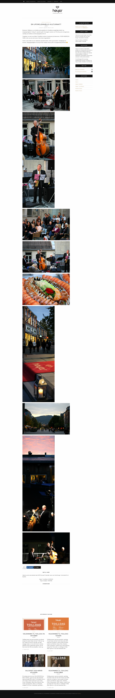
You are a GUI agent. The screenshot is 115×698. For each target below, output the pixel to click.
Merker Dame (78, 88)
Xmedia (79, 693)
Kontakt (56, 1)
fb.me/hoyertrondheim (80, 71)
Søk (61, 1)
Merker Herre (78, 90)
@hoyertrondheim (79, 69)
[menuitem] (23, 1)
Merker (49, 1)
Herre (76, 82)
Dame (76, 79)
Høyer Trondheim (31, 1)
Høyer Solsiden (41, 1)
